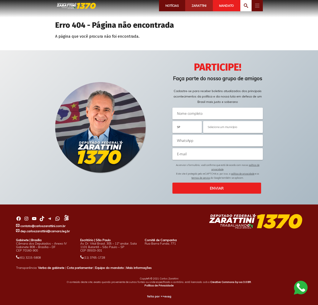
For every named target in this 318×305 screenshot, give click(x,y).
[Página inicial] (76, 6)
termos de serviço (200, 177)
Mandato (226, 5)
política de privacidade (242, 173)
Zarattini (199, 5)
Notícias (172, 5)
